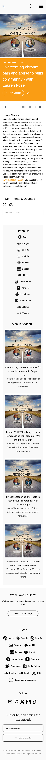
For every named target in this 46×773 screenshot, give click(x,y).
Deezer (25, 269)
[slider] (15, 107)
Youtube (25, 256)
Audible (25, 262)
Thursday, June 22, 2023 (13, 62)
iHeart (25, 275)
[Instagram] (28, 701)
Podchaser (25, 294)
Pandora (26, 288)
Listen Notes (25, 281)
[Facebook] (16, 701)
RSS (39, 673)
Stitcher (25, 307)
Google (25, 243)
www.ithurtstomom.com (13, 180)
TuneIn (25, 313)
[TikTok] (34, 701)
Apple (25, 237)
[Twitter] (22, 701)
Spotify (25, 250)
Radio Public (25, 300)
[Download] (28, 92)
